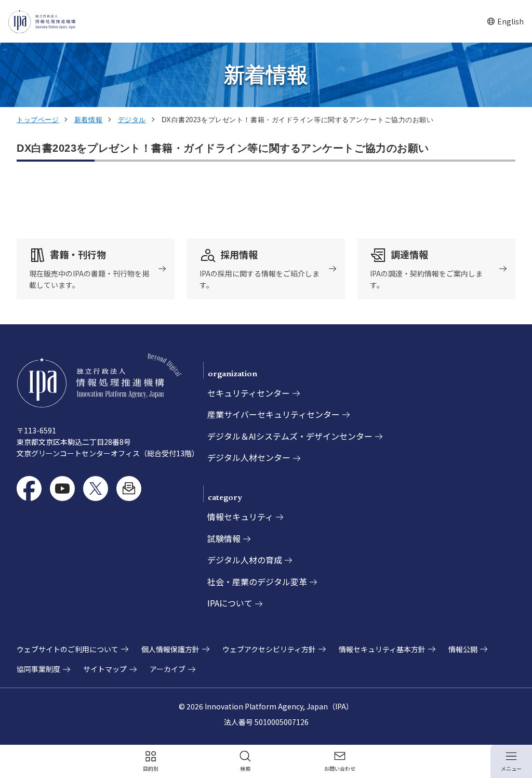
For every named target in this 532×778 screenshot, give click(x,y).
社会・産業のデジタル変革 (257, 581)
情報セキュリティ (240, 516)
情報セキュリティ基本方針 (382, 649)
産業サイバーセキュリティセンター (273, 414)
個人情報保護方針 (170, 649)
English (505, 21)
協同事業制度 (38, 669)
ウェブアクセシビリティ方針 (269, 649)
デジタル (132, 120)
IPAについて (229, 603)
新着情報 (88, 120)
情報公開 (462, 649)
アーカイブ (167, 669)
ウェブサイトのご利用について (67, 649)
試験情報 (224, 538)
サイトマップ (105, 669)
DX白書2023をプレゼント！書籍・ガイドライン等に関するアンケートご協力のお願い (223, 148)
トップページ (38, 120)
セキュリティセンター (248, 393)
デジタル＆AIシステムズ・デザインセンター (290, 436)
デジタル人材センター (248, 457)
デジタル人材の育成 (244, 559)
